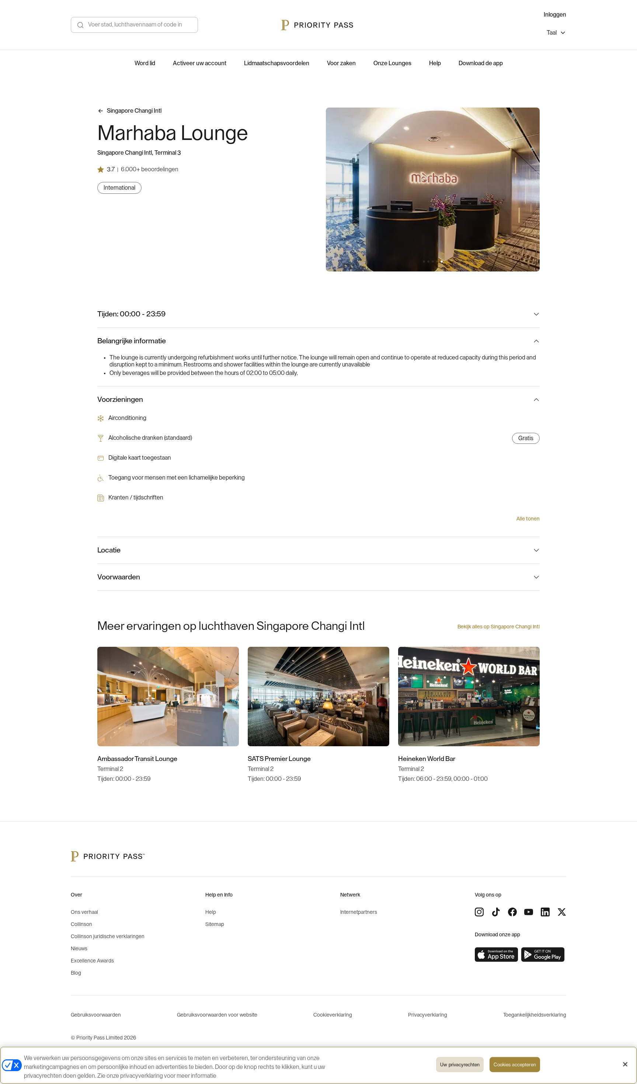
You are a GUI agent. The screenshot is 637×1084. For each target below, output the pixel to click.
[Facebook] (512, 912)
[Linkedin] (545, 912)
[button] (424, 261)
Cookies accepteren (515, 1064)
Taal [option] (552, 33)
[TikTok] (495, 912)
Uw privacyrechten (460, 1064)
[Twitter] (561, 912)
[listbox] (556, 33)
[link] (496, 954)
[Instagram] (479, 912)
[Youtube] (528, 912)
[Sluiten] (625, 1064)
